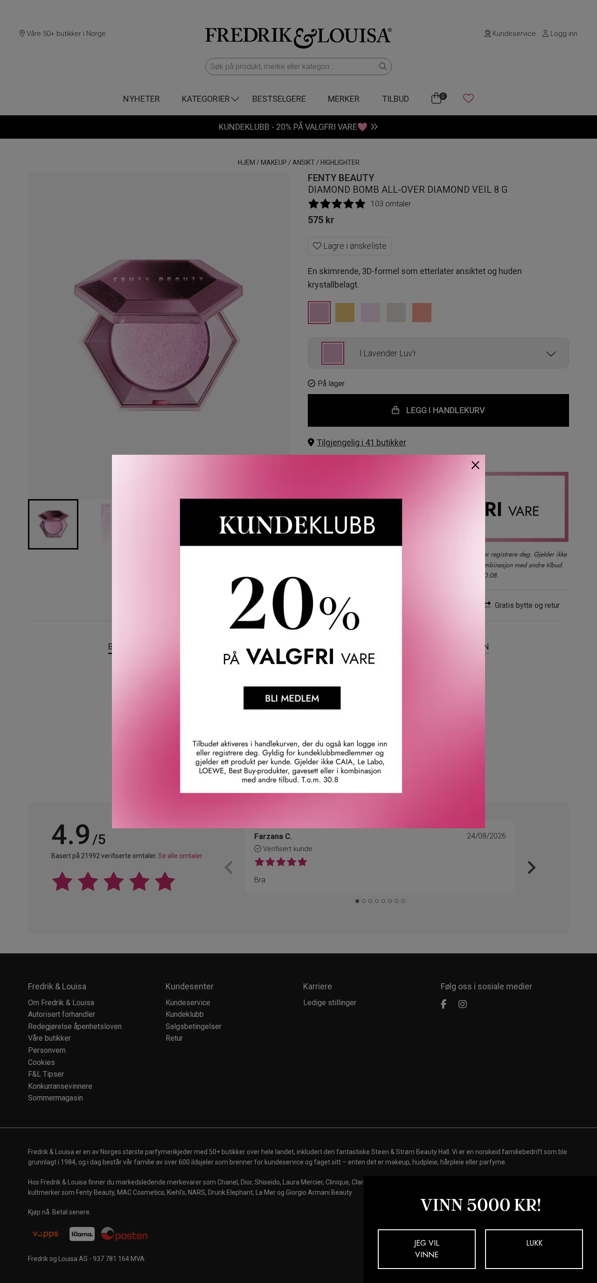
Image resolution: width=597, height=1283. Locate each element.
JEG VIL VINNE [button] (426, 1249)
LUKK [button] (534, 1243)
